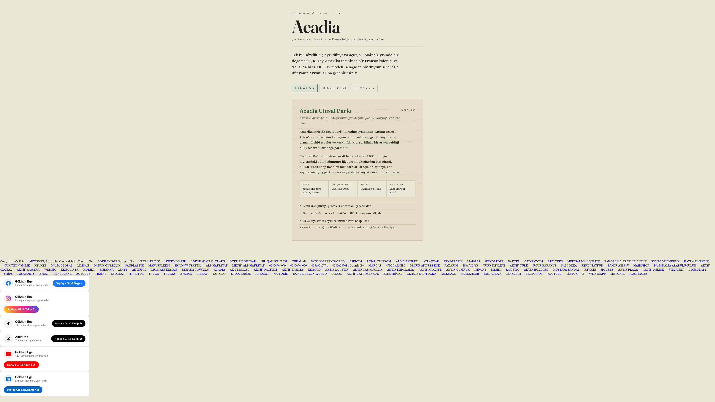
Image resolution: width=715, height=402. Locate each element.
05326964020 (298, 265)
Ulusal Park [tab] (304, 88)
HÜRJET (89, 269)
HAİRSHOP (641, 265)
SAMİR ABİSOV (618, 265)
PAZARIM (451, 265)
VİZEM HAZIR (176, 261)
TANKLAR (219, 274)
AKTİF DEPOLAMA (400, 269)
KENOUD (314, 269)
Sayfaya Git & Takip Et (21, 309)
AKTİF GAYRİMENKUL (363, 274)
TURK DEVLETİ (494, 265)
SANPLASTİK (134, 265)
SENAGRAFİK (453, 261)
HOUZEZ (607, 269)
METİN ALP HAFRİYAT (248, 265)
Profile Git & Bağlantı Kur (23, 389)
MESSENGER (470, 274)
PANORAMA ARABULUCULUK (625, 261)
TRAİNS (100, 274)
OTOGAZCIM (533, 261)
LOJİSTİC (512, 269)
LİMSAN (83, 265)
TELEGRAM (534, 274)
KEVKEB (40, 265)
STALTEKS (555, 261)
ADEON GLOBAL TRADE (208, 261)
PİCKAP (202, 274)
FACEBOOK (448, 274)
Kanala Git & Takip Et (68, 323)
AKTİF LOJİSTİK (336, 269)
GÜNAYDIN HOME (17, 265)
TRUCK (153, 274)
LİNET (122, 269)
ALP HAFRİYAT (217, 265)
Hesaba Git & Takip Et (68, 338)
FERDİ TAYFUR (592, 265)
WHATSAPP (597, 274)
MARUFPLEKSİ (159, 265)
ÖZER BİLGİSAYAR (243, 261)
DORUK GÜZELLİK (107, 265)
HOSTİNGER (638, 274)
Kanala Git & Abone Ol (21, 364)
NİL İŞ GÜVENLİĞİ (274, 261)
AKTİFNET (36, 261)
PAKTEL (514, 261)
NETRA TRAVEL (150, 261)
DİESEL (336, 274)
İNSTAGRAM (493, 274)
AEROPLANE (62, 274)
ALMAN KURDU (407, 261)
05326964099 (277, 265)
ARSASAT (262, 274)
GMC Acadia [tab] (364, 88)
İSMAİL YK (470, 265)
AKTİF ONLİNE (653, 269)
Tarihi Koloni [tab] (334, 88)
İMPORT (480, 269)
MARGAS (473, 261)
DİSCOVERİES (241, 274)
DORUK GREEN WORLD (328, 261)
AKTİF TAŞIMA (292, 269)
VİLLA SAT (676, 269)
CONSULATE (697, 269)
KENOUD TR (70, 269)
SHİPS (8, 274)
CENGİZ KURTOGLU (421, 274)
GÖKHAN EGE (107, 261)
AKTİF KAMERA (28, 269)
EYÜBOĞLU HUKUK (665, 261)
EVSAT (44, 274)
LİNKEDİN (513, 274)
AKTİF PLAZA (628, 269)
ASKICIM (355, 261)
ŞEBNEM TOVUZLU (195, 269)
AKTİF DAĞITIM (265, 269)
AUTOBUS (83, 274)
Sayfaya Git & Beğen (69, 283)
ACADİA (219, 269)
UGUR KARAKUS (544, 265)
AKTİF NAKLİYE (430, 269)
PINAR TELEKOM (379, 261)
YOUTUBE (554, 274)
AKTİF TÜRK (519, 265)
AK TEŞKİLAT (239, 269)
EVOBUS (186, 274)
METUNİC (617, 274)
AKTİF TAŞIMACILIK (367, 269)
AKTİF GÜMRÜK (458, 269)
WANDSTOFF (494, 261)
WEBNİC (50, 269)
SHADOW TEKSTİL (187, 265)
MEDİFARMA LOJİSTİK (583, 261)
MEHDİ (496, 269)
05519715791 (319, 265)
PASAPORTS (26, 274)
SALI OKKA (569, 265)
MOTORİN (281, 274)
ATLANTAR (431, 261)
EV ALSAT (118, 274)
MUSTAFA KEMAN (164, 269)
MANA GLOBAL (62, 265)
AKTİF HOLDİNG (536, 269)
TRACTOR (136, 274)
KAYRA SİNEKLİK (696, 261)
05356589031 (340, 265)
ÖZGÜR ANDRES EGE (424, 265)
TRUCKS (169, 274)
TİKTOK (572, 274)
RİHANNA (107, 269)
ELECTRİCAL (392, 274)
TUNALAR (299, 261)
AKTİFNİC (139, 269)
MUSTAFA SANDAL (566, 269)
